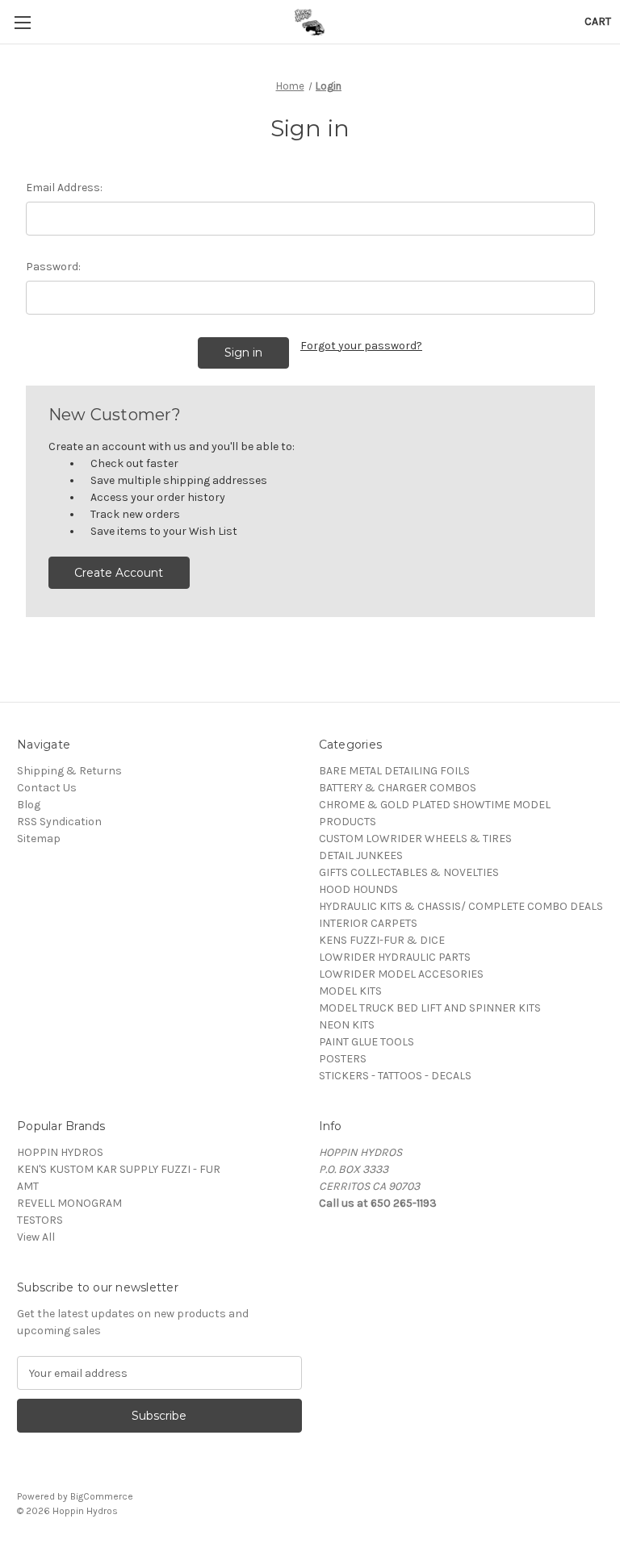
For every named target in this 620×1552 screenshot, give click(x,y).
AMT (28, 1186)
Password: (53, 266)
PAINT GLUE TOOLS (366, 1042)
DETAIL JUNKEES (361, 855)
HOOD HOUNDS (358, 889)
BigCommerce (101, 1496)
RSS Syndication (59, 821)
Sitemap (39, 838)
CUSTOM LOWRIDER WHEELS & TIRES (415, 838)
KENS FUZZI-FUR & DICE (382, 940)
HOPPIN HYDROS (60, 1152)
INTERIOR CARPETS (368, 923)
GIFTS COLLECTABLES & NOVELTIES (409, 872)
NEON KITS (347, 1025)
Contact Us (47, 788)
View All (36, 1237)
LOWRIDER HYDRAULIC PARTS (395, 957)
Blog (28, 804)
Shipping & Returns (69, 771)
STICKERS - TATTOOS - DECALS (395, 1076)
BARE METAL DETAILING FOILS (394, 771)
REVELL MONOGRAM (69, 1203)
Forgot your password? (361, 346)
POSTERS (343, 1059)
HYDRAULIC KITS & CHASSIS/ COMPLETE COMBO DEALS (461, 906)
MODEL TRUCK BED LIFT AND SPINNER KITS (430, 1008)
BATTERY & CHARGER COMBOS (397, 788)
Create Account (118, 572)
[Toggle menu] (22, 22)
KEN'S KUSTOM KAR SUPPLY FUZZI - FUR (118, 1169)
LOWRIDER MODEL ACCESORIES (401, 974)
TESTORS (40, 1220)
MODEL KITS (350, 991)
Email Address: (64, 187)
